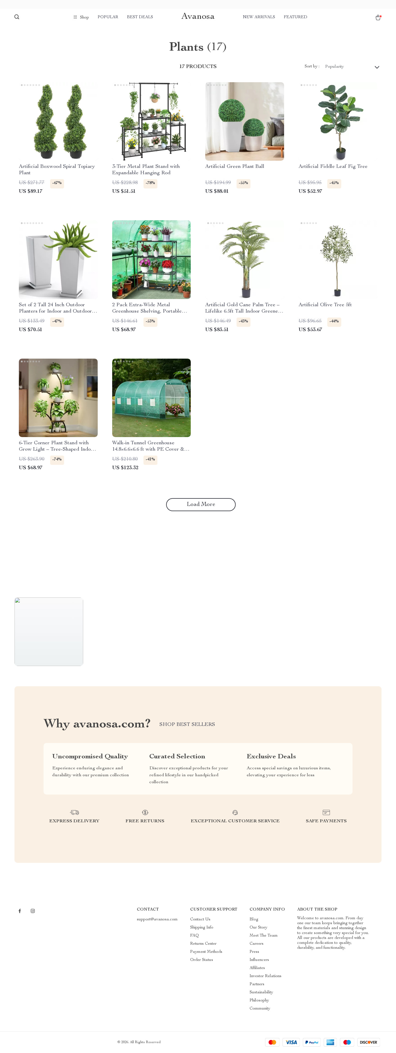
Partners (257, 984)
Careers (257, 944)
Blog (254, 920)
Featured (295, 17)
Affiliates (257, 968)
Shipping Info (201, 928)
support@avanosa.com (157, 920)
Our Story (258, 928)
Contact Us (200, 920)
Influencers (259, 960)
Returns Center (203, 944)
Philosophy (259, 1001)
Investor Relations (265, 976)
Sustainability (261, 992)
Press (254, 952)
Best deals (140, 17)
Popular (108, 17)
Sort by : (312, 67)
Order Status (201, 960)
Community (260, 1009)
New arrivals (259, 17)
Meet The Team (264, 936)
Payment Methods (206, 952)
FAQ (194, 936)
